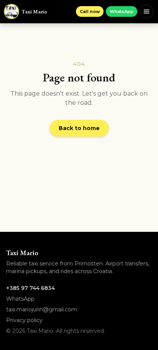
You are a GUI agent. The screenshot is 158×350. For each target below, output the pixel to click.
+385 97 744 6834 (30, 288)
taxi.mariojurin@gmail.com (41, 309)
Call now (90, 11)
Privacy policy (24, 320)
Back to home (79, 128)
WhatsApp (121, 11)
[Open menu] (146, 11)
